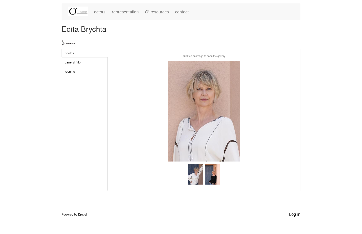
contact (182, 12)
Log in (294, 214)
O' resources (157, 12)
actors (100, 12)
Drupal (82, 214)
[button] (204, 111)
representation (125, 12)
